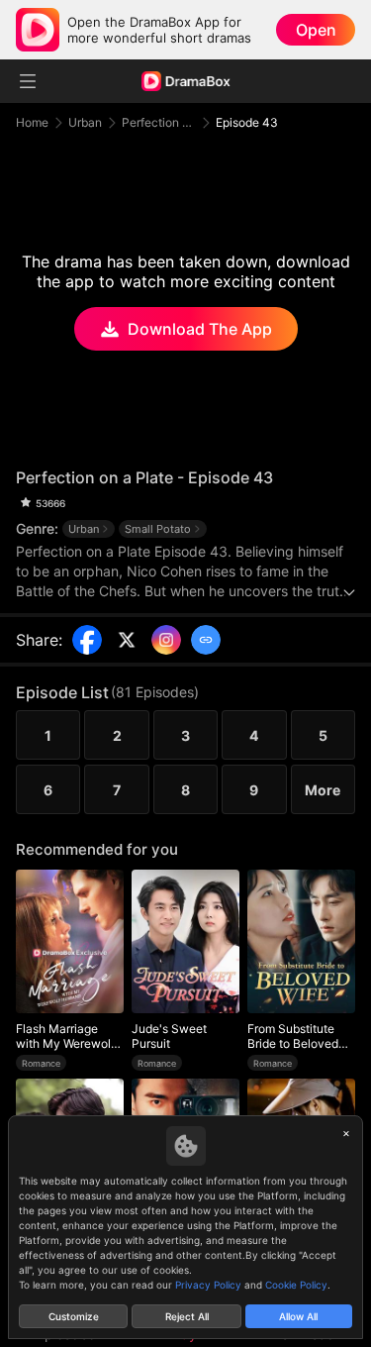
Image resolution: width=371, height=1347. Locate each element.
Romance (41, 1063)
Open (316, 30)
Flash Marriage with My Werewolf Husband (65, 1036)
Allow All (298, 1316)
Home (32, 123)
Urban (85, 123)
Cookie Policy (296, 1285)
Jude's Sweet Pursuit (169, 1036)
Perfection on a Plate (159, 123)
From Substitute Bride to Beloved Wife (292, 1036)
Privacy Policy (208, 1285)
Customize (73, 1316)
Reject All (187, 1316)
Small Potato (158, 529)
